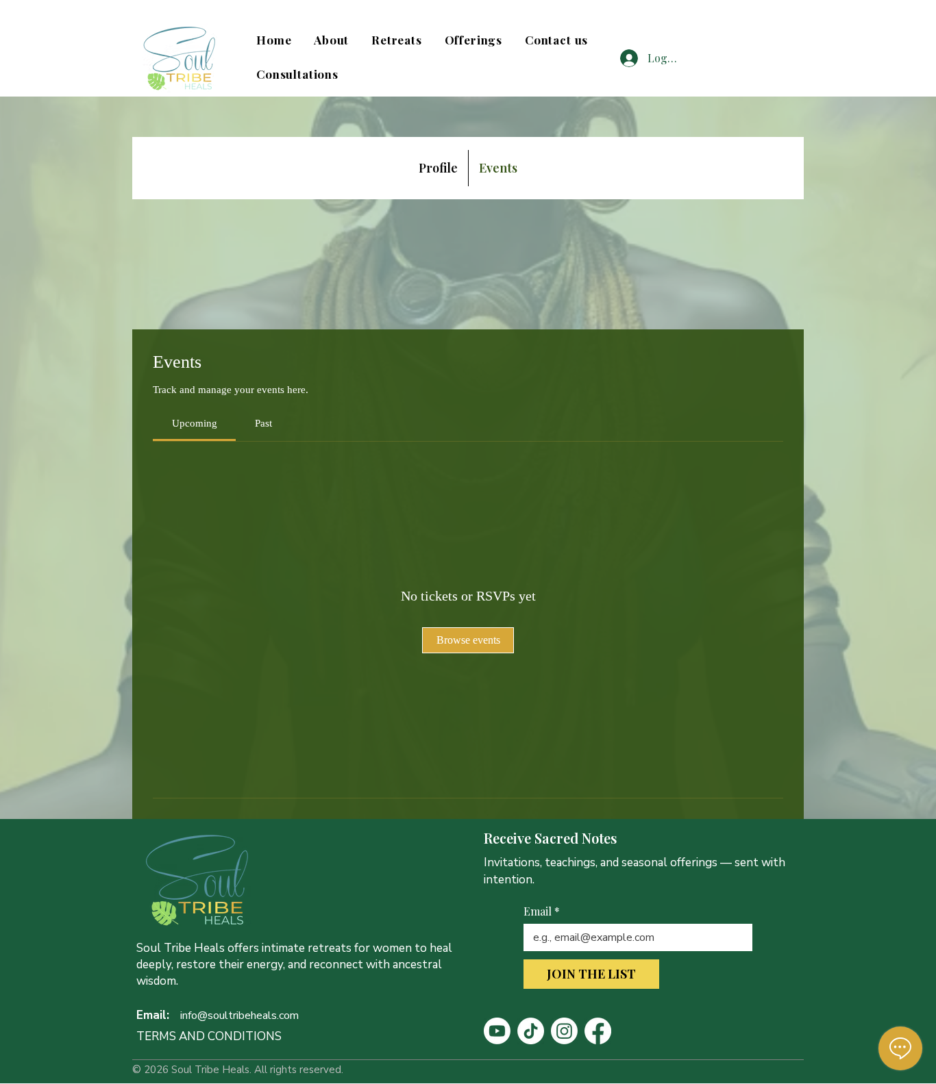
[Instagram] (564, 1031)
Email (542, 911)
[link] (194, 423)
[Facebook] (597, 1031)
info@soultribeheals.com (239, 1015)
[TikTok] (530, 1031)
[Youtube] (497, 1031)
